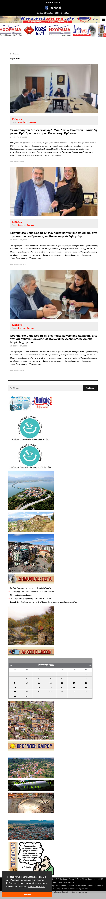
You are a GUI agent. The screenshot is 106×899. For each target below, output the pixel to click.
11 (39, 683)
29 (86, 692)
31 (27, 696)
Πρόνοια (32, 122)
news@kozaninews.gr (66, 882)
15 (86, 683)
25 (39, 692)
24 (27, 692)
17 (27, 687)
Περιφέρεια (22, 122)
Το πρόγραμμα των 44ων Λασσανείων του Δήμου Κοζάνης (32, 591)
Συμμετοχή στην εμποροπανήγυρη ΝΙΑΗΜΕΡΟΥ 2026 (30, 598)
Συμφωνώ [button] (27, 894)
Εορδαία (21, 225)
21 (74, 687)
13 (62, 683)
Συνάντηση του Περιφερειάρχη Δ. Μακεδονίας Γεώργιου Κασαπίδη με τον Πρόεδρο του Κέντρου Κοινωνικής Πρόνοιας (53, 132)
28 (74, 692)
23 (15, 692)
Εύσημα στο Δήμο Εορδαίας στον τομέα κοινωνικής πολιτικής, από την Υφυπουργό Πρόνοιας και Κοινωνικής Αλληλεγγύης (53, 234)
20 (62, 687)
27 (62, 692)
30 (15, 696)
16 (15, 687)
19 (51, 687)
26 (51, 692)
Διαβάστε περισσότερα (17, 161)
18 (39, 687)
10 (27, 683)
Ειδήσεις (17, 119)
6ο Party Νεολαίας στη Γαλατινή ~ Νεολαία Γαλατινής (30, 588)
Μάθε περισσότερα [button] (36, 887)
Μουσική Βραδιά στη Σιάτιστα (21, 595)
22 (86, 687)
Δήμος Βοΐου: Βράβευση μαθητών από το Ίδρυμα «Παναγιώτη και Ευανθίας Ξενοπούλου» (44, 602)
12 (51, 683)
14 (74, 683)
